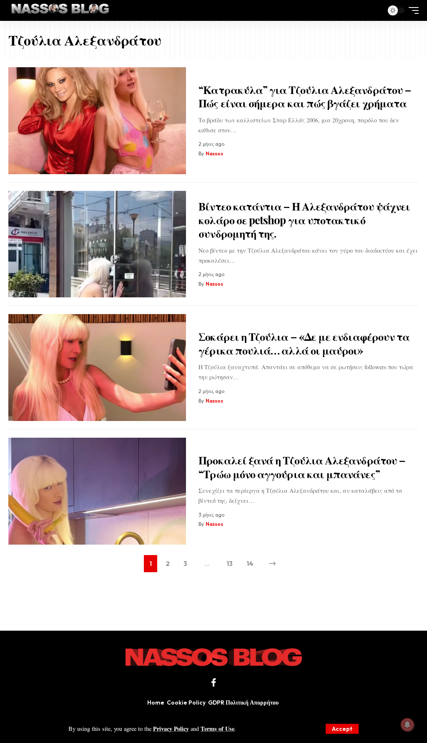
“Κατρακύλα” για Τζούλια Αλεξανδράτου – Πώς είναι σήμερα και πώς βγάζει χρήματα (304, 96)
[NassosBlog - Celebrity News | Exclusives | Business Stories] (60, 10)
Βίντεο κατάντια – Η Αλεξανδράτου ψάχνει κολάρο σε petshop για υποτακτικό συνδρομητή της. (304, 220)
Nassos (214, 153)
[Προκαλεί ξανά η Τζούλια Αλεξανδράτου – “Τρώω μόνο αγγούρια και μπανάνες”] (97, 491)
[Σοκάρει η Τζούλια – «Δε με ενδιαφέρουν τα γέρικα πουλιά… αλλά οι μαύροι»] (97, 367)
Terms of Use (217, 728)
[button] (342, 729)
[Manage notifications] (407, 724)
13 (229, 563)
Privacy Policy (171, 728)
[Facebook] (214, 682)
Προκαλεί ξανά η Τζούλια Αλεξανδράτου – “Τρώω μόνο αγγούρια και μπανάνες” (301, 467)
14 (249, 563)
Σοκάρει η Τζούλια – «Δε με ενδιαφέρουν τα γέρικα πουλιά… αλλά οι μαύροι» (303, 343)
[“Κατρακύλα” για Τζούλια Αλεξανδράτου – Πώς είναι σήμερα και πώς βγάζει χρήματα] (97, 120)
